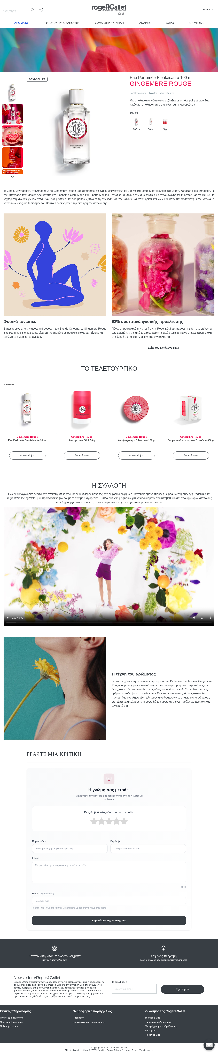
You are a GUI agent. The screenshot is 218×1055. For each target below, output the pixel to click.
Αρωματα (21, 22)
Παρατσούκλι (39, 841)
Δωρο (170, 22)
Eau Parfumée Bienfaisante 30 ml (27, 440)
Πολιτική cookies (9, 1026)
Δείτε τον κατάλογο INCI (163, 347)
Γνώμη (35, 858)
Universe (196, 22)
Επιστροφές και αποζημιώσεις (89, 1022)
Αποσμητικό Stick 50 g (81, 440)
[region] (12, 127)
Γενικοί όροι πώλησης (11, 1017)
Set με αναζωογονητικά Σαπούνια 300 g (191, 440)
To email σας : (120, 981)
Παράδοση (78, 1017)
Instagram (150, 1030)
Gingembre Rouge (27, 436)
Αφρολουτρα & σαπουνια (62, 22)
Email (43, 893)
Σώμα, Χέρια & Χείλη (109, 22)
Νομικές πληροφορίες (11, 1022)
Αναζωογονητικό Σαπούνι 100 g (136, 440)
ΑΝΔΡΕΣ (145, 22)
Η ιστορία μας (152, 1017)
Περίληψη (115, 841)
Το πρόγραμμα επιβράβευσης (161, 1026)
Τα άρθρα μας (152, 1034)
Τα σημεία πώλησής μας (158, 1022)
